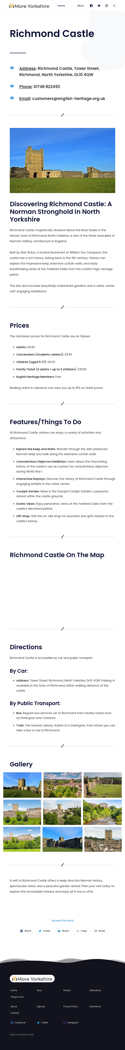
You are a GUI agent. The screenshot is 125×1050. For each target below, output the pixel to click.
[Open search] (114, 5)
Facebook (20, 1022)
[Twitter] (99, 5)
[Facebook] (91, 5)
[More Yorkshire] (29, 5)
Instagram (73, 1022)
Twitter (44, 1022)
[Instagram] (106, 5)
